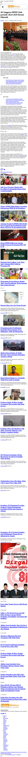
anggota (2, 65)
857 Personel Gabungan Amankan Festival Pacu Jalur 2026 (12, 645)
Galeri (4, 742)
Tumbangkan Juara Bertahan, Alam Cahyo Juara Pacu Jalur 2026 (13, 482)
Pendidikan (5, 718)
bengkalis (5, 741)
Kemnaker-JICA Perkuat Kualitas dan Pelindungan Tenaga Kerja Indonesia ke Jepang (13, 534)
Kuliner (5, 720)
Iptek (4, 723)
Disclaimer (3, 753)
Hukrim (2, 387)
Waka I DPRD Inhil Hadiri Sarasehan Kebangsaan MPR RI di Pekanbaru (14, 83)
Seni (4, 717)
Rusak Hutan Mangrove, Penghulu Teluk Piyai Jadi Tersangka (13, 379)
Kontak (9, 753)
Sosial (4, 731)
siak (11, 172)
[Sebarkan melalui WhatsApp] (3, 169)
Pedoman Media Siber (15, 752)
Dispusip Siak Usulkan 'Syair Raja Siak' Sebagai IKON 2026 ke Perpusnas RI (12, 264)
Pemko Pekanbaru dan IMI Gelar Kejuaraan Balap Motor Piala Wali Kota (13, 676)
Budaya (2, 490)
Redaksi (2, 20)
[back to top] (1, 755)
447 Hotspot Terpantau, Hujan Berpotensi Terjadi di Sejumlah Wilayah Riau (11, 456)
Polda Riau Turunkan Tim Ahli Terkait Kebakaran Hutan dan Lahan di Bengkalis (14, 699)
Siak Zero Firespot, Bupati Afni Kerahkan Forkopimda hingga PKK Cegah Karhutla (15, 80)
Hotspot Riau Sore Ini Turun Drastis (13, 305)
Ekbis (4, 724)
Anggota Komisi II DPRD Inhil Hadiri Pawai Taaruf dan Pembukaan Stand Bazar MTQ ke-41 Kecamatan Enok (15, 100)
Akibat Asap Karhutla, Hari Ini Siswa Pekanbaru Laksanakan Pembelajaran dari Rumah (14, 627)
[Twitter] (1, 713)
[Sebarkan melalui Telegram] (4, 169)
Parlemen (5, 740)
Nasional (5, 748)
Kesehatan (5, 728)
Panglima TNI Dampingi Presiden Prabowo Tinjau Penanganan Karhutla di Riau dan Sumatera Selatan (12, 508)
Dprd (9, 172)
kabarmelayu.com (11, 754)
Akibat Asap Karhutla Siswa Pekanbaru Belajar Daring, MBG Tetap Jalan (12, 666)
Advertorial (5, 734)
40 (14, 55)
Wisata (4, 722)
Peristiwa (5, 729)
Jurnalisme (5, 749)
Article (4, 747)
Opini (4, 730)
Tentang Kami (4, 752)
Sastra (4, 743)
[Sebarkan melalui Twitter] (2, 169)
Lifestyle (5, 739)
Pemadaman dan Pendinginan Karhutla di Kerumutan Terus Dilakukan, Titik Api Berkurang (12, 329)
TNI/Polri (3, 517)
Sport (4, 719)
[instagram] (4, 713)
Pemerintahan (6, 725)
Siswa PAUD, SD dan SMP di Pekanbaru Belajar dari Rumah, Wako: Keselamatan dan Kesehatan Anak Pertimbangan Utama (13, 687)
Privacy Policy (23, 752)
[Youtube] (3, 713)
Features (5, 735)
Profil (4, 737)
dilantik (6, 172)
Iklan (6, 753)
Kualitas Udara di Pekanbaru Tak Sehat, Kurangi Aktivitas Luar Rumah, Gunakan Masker (12, 430)
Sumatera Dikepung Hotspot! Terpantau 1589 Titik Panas (11, 637)
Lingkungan (3, 313)
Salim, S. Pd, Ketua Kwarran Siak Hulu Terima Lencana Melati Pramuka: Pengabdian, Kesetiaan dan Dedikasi (14, 615)
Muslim (5, 732)
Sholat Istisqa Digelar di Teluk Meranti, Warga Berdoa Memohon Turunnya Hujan (13, 354)
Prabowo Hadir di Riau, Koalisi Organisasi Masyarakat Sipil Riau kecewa (12, 404)
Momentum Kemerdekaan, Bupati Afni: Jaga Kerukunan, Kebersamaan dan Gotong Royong (14, 283)
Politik (4, 736)
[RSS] (5, 713)
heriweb (19, 754)
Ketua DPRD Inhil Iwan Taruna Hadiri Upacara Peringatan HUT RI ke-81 (14, 103)
